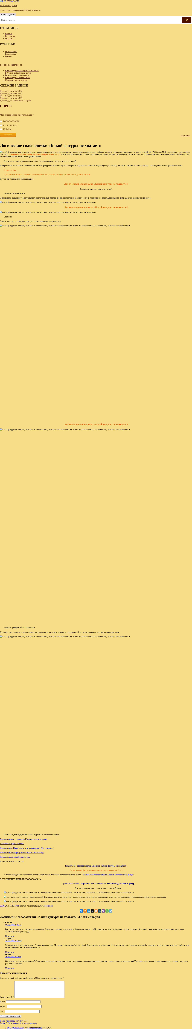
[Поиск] (186, 20)
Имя (2, 1002)
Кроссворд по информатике (17, 77)
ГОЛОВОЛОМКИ (11, 121)
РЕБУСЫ (7, 129)
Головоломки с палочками (17, 75)
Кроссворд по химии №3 (11, 93)
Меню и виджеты (7, 15)
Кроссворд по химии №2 (11, 96)
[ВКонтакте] (81, 911)
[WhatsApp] (107, 911)
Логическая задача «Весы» (12, 843)
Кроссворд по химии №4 (11, 91)
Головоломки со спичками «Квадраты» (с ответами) (23, 839)
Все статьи (10, 36)
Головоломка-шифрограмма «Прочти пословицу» (22, 852)
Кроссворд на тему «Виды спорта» (15, 100)
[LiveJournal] (99, 911)
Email (3, 1006)
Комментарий (7, 997)
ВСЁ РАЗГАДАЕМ (8, 5)
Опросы (8, 38)
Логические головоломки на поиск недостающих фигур (108, 875)
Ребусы (8, 56)
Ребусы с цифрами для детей (18, 73)
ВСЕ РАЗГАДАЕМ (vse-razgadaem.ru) (24, 1028)
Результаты (185, 135)
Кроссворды (10, 54)
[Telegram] (110, 911)
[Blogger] (96, 911)
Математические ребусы (16, 80)
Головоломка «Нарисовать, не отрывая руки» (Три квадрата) (27, 848)
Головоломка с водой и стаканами (15, 857)
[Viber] (103, 911)
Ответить (9, 936)
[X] (92, 911)
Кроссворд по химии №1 (11, 98)
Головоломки (11, 51)
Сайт (2, 1011)
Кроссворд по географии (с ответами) (22, 70)
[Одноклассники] (85, 911)
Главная (8, 34)
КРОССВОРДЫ (10, 125)
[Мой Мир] (88, 911)
